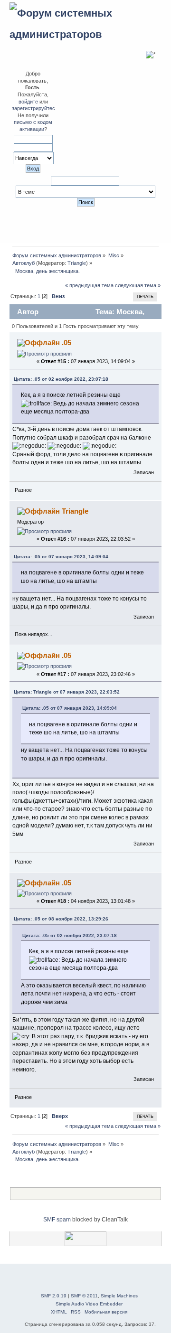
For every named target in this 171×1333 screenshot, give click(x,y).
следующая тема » (138, 285)
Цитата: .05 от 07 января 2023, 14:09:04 (61, 556)
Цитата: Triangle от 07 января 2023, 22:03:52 (67, 692)
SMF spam (57, 1219)
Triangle (76, 263)
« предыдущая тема (89, 285)
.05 (66, 342)
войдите (28, 101)
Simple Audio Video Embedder (89, 1303)
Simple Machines (119, 1295)
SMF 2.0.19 (53, 1295)
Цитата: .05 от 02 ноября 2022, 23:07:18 (61, 379)
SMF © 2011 (84, 1295)
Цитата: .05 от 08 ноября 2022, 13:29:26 (61, 918)
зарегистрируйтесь (35, 108)
